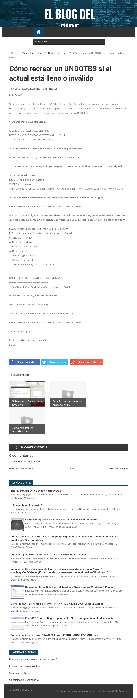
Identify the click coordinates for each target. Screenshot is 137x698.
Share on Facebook (27, 362)
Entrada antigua (119, 468)
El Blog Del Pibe (69, 21)
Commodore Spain (20, 672)
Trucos (53, 89)
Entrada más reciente (21, 468)
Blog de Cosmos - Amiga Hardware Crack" (33, 659)
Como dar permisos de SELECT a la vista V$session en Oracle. (49, 554)
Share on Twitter (58, 362)
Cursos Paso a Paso (24, 89)
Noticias (42, 89)
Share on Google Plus (89, 362)
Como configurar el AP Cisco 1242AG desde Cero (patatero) (61, 519)
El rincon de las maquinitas (24, 665)
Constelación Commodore (24, 679)
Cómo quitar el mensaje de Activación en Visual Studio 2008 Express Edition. (57, 603)
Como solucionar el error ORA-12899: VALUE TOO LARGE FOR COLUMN (54, 635)
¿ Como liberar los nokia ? (27, 505)
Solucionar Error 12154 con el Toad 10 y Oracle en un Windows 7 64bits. (69, 586)
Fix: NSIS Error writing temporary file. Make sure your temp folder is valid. (69, 618)
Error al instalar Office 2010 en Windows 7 (36, 490)
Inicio (72, 468)
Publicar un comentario (27, 461)
